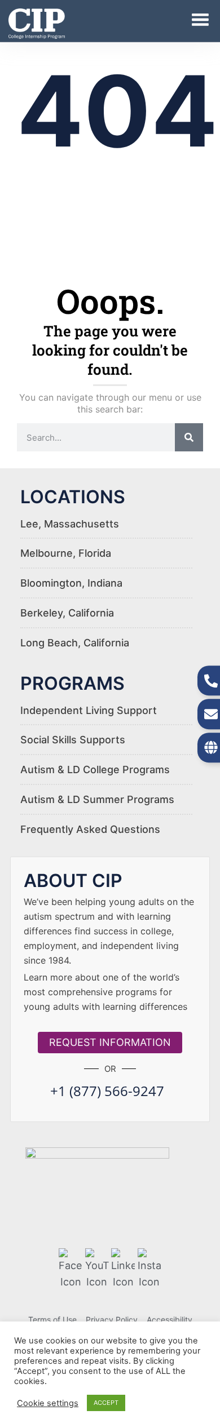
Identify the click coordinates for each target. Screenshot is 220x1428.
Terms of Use (52, 1319)
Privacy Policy (112, 1319)
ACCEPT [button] (106, 1403)
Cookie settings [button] (47, 1403)
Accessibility (169, 1319)
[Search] (189, 437)
